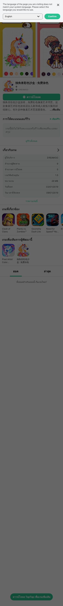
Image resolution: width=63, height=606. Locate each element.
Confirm (52, 16)
